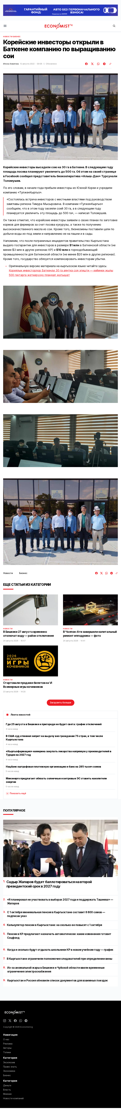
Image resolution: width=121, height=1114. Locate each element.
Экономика (9, 1071)
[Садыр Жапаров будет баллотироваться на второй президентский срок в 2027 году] (60, 848)
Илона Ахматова (11, 64)
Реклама (7, 1043)
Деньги (7, 1085)
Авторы (7, 1048)
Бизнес (17, 36)
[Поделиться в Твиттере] (92, 64)
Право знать (10, 1066)
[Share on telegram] (104, 64)
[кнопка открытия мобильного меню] (5, 26)
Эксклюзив (9, 1062)
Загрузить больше (60, 702)
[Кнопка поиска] (114, 26)
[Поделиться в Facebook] (86, 64)
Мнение (7, 1094)
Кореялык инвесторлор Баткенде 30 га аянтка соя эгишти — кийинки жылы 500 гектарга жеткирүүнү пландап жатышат (61, 273)
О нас (6, 1039)
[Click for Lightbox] (60, 312)
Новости (7, 36)
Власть (7, 1089)
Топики (7, 1052)
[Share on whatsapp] (98, 64)
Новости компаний (13, 1098)
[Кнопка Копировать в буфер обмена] (109, 64)
